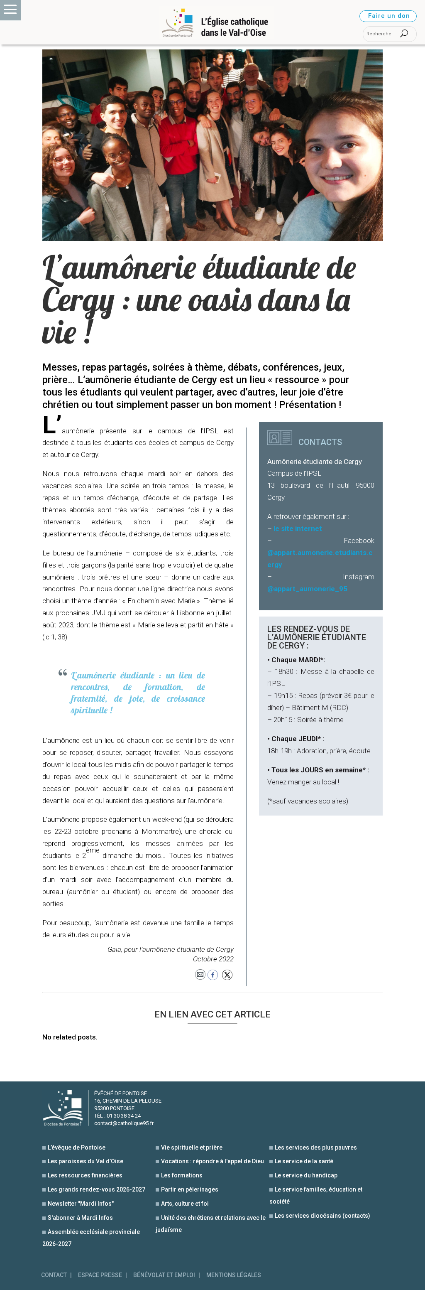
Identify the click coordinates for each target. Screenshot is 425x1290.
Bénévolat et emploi (164, 1275)
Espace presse (100, 1275)
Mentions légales (233, 1275)
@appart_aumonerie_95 (307, 589)
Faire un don (389, 16)
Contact (54, 1275)
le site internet (298, 528)
